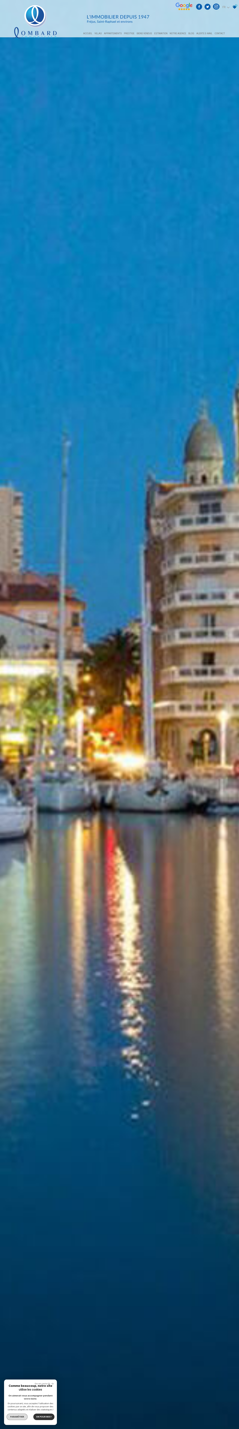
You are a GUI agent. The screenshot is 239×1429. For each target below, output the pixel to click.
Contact (220, 33)
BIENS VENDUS (144, 33)
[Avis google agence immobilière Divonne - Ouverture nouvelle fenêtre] (184, 9)
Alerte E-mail (204, 33)
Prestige (129, 33)
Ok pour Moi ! (44, 1416)
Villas (98, 33)
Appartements (113, 33)
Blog (191, 33)
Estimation (160, 33)
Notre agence (178, 33)
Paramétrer (17, 1416)
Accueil (87, 33)
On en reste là (42, 1383)
